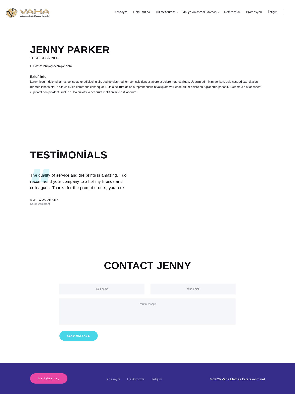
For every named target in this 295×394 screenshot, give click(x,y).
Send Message (78, 336)
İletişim (157, 379)
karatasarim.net (253, 379)
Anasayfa (113, 379)
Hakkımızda (135, 379)
